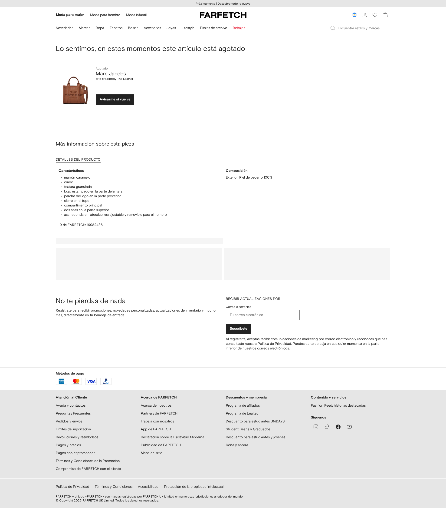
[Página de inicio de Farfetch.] (223, 15)
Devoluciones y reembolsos (77, 437)
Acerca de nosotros (156, 405)
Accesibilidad (148, 486)
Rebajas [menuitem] (239, 28)
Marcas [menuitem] (84, 28)
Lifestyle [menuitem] (187, 28)
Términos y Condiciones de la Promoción (88, 460)
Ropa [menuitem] (100, 28)
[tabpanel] (223, 198)
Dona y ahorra (237, 445)
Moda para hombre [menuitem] (105, 15)
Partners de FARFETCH (159, 413)
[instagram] (316, 427)
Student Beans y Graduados (248, 429)
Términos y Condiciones (113, 486)
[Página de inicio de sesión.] (365, 15)
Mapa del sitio (151, 453)
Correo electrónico (238, 306)
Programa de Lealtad (242, 413)
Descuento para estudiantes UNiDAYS (255, 421)
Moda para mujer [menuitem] (70, 15)
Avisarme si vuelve (115, 99)
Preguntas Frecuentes (73, 413)
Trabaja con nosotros (157, 421)
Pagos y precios (68, 445)
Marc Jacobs (111, 73)
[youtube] (349, 427)
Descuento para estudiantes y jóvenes (255, 437)
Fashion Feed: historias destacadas (338, 405)
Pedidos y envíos (69, 421)
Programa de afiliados (243, 405)
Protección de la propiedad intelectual (193, 486)
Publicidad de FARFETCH (161, 445)
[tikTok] (327, 427)
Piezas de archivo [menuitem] (213, 28)
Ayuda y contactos (70, 405)
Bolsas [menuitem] (133, 28)
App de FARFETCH (156, 429)
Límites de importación (73, 429)
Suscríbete (238, 328)
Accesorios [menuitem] (152, 28)
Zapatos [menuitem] (116, 28)
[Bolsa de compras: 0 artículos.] (385, 15)
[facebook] (338, 427)
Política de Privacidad (274, 343)
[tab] (79, 158)
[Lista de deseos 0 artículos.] (375, 15)
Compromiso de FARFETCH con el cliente (88, 468)
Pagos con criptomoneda (75, 453)
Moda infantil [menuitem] (136, 15)
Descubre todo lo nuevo (234, 3)
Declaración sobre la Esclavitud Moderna (172, 437)
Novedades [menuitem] (64, 28)
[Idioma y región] (354, 15)
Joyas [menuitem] (171, 28)
